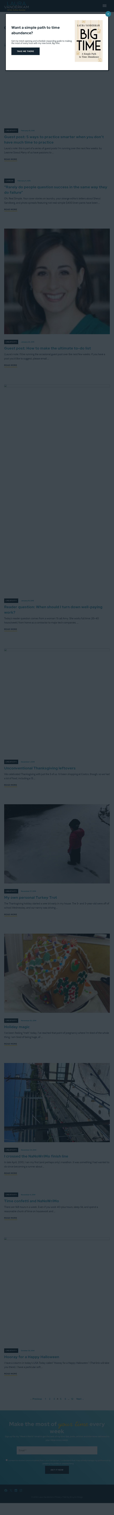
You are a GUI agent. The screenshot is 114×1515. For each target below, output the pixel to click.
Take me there (25, 51)
